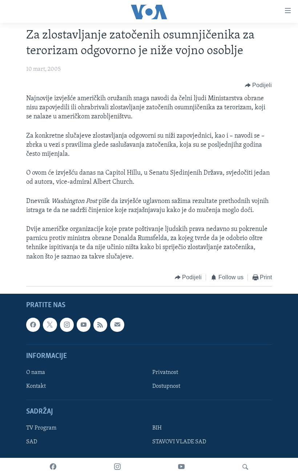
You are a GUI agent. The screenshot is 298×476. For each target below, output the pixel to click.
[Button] (258, 85)
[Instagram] (117, 467)
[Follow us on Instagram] (67, 325)
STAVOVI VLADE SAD (179, 442)
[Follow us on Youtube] (83, 325)
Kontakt (36, 386)
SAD (31, 442)
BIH (157, 428)
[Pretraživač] (245, 467)
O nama (35, 372)
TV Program (41, 428)
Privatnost (165, 372)
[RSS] (100, 325)
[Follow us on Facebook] (33, 325)
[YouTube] (181, 467)
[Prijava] (117, 325)
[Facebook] (53, 467)
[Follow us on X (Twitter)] (50, 325)
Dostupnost (166, 386)
